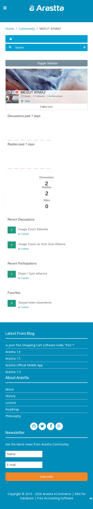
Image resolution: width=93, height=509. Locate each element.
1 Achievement (55, 96)
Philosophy (13, 416)
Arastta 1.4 (13, 372)
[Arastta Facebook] (51, 426)
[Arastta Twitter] (42, 426)
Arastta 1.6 (13, 352)
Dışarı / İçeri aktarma (32, 273)
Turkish (25, 234)
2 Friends (26, 96)
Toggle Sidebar (47, 63)
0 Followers (39, 96)
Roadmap (12, 409)
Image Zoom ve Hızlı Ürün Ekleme (42, 244)
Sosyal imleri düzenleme (35, 302)
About (9, 389)
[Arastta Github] (34, 426)
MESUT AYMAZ (33, 92)
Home (9, 29)
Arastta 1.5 (13, 358)
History (10, 396)
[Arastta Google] (59, 426)
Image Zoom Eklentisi (33, 229)
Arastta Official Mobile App (24, 365)
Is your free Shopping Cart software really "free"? (39, 345)
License (10, 403)
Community (27, 29)
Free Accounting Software (55, 498)
